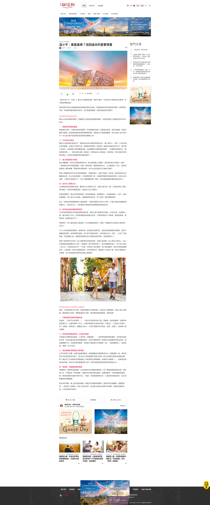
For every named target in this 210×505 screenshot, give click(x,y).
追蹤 (75, 48)
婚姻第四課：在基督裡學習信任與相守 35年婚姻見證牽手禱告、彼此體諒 (93, 458)
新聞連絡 (72, 489)
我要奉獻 (122, 405)
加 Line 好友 (71, 400)
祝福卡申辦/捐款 (146, 489)
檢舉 (126, 47)
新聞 (84, 6)
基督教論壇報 (73, 14)
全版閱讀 (100, 6)
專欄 (89, 14)
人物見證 (82, 14)
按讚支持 (93, 400)
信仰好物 (91, 6)
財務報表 (135, 489)
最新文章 (63, 14)
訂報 (137, 6)
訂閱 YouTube (117, 400)
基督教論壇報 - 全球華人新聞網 (67, 6)
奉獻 (142, 6)
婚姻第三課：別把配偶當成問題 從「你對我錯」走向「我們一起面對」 (116, 458)
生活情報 (105, 14)
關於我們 (63, 489)
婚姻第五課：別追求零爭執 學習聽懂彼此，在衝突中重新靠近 (69, 458)
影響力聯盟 (96, 14)
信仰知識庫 (114, 14)
